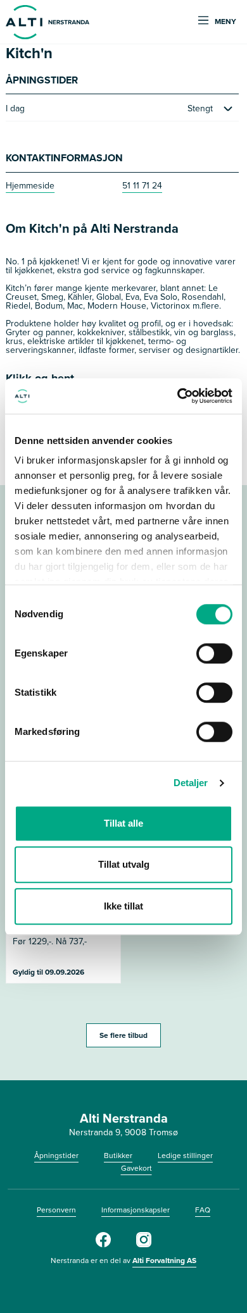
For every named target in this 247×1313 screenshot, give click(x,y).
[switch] (214, 653)
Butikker (118, 1155)
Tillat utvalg (123, 864)
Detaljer (191, 782)
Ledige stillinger (185, 1155)
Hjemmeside (30, 185)
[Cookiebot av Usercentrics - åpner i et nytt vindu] (177, 396)
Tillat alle (123, 823)
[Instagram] (143, 1244)
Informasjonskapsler (135, 1210)
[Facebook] (103, 1244)
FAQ (202, 1210)
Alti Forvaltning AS (164, 1260)
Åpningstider (56, 1155)
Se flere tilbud (123, 1035)
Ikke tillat (123, 906)
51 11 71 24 (142, 185)
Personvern (56, 1210)
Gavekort (136, 1168)
